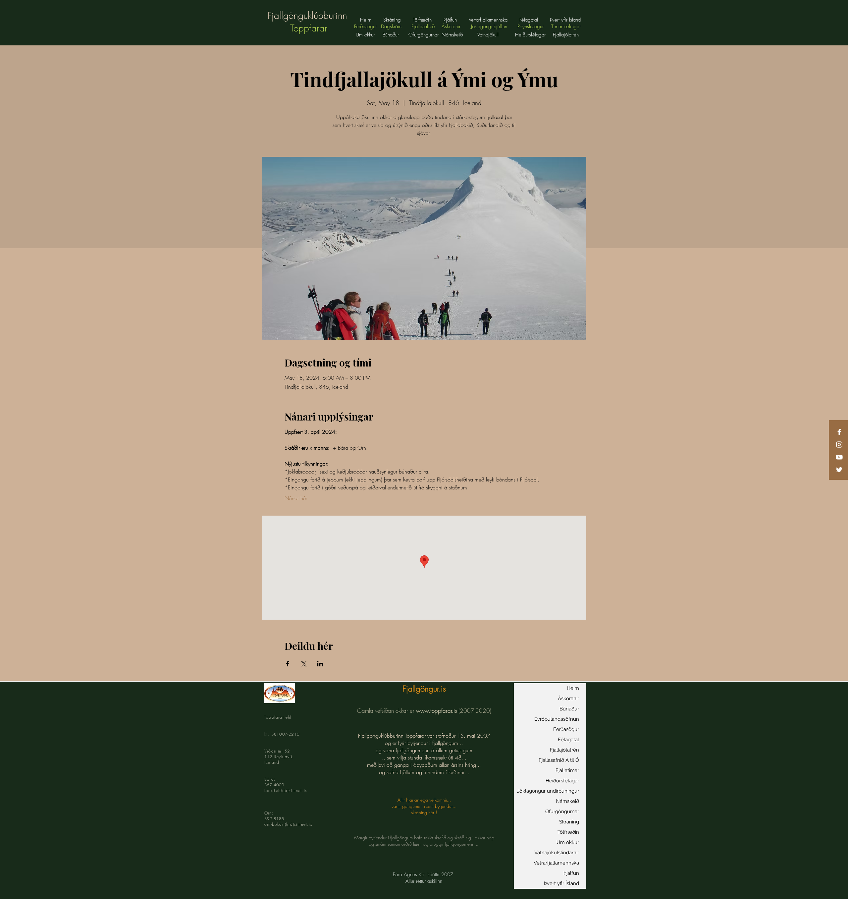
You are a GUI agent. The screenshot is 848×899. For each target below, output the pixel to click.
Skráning (569, 822)
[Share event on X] (304, 663)
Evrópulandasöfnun (556, 719)
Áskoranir (568, 699)
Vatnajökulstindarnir (556, 853)
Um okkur (365, 34)
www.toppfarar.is (436, 710)
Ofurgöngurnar (562, 812)
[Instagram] (839, 444)
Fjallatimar (567, 770)
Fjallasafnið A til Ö (559, 760)
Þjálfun (571, 873)
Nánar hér (296, 498)
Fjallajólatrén (564, 750)
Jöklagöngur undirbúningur (548, 791)
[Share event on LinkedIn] (320, 663)
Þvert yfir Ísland (561, 883)
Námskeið (567, 801)
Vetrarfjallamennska (556, 863)
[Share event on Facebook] (288, 663)
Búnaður (391, 34)
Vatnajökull (488, 34)
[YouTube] (839, 457)
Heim (573, 688)
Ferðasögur (566, 729)
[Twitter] (839, 470)
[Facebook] (839, 432)
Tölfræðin (568, 832)
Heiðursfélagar (562, 781)
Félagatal (568, 740)
